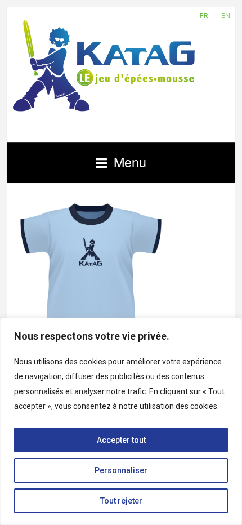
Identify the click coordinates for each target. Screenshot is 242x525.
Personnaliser (121, 470)
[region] (121, 421)
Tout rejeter (121, 500)
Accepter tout (121, 439)
